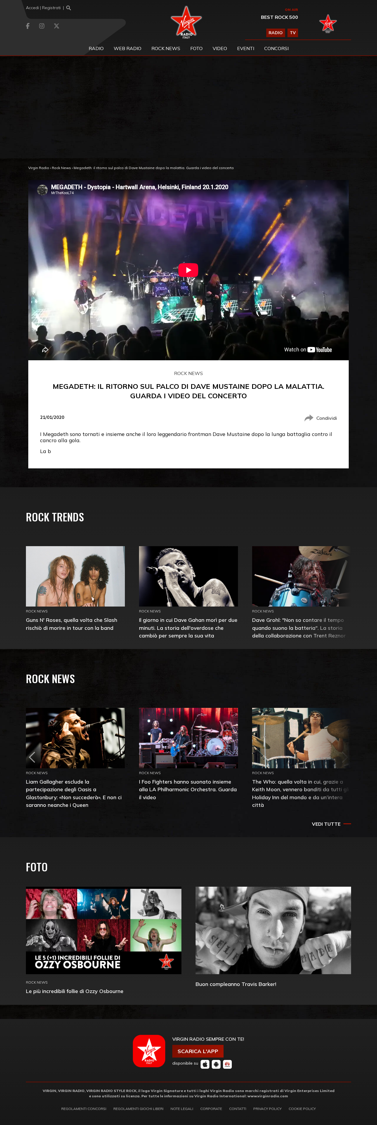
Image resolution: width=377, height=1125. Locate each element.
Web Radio (127, 48)
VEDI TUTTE (326, 824)
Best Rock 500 (279, 17)
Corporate (211, 1108)
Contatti (237, 1108)
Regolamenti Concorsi (83, 1108)
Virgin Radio (38, 168)
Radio (96, 48)
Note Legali (182, 1108)
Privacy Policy (267, 1108)
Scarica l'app (198, 1051)
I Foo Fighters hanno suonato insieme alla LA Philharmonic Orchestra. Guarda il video (188, 789)
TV (293, 32)
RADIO (276, 32)
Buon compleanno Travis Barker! (236, 984)
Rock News (165, 48)
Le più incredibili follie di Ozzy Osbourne (74, 991)
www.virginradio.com (267, 1096)
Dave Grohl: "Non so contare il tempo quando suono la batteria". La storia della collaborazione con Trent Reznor (299, 628)
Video (220, 48)
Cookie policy (302, 1108)
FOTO (196, 48)
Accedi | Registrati (43, 7)
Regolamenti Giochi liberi (138, 1108)
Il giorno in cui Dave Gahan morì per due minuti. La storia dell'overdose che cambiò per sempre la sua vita (188, 628)
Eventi (245, 48)
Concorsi (276, 48)
